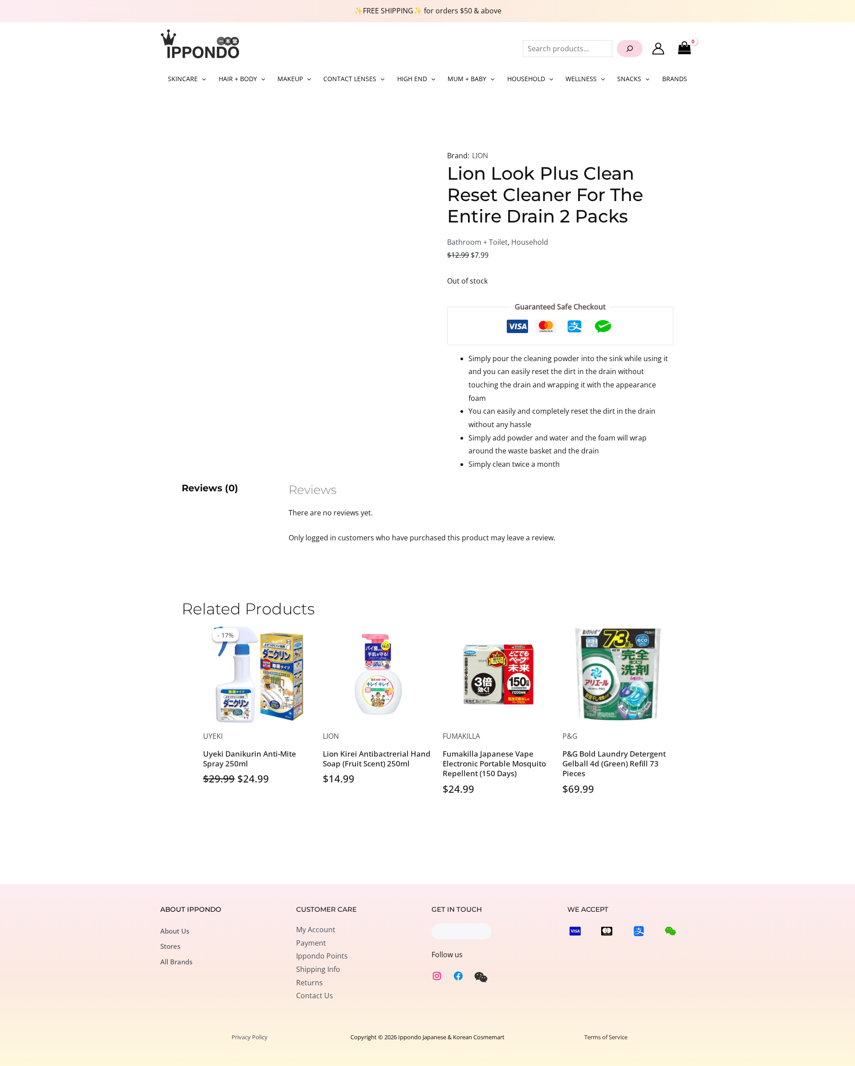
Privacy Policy (250, 1037)
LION (480, 156)
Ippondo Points (322, 956)
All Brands (176, 961)
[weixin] (481, 977)
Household (529, 242)
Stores (170, 946)
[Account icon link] (658, 48)
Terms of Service (605, 1037)
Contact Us (314, 995)
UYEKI (213, 736)
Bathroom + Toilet (477, 242)
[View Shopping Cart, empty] (684, 48)
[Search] (630, 48)
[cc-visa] (575, 931)
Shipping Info (318, 969)
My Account (315, 929)
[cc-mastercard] (607, 931)
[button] (202, 79)
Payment (311, 943)
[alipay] (639, 931)
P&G (570, 736)
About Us (174, 930)
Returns (309, 983)
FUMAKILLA (461, 736)
